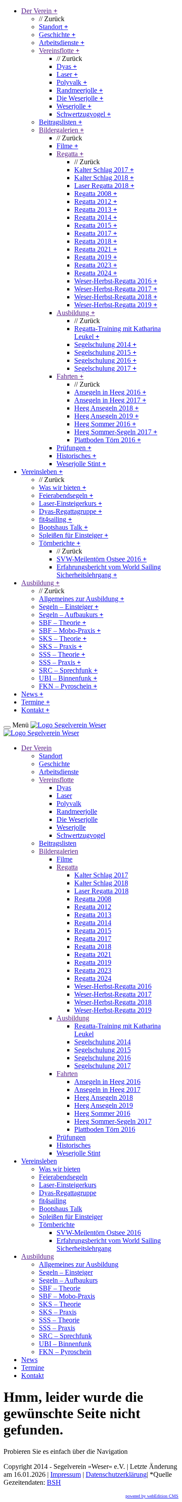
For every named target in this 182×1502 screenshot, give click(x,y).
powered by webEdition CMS (151, 1496)
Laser (67, 74)
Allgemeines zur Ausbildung (81, 598)
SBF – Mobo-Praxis (70, 630)
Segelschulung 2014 (105, 344)
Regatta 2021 (95, 249)
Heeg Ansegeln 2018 (106, 408)
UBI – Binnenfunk (68, 678)
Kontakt (35, 710)
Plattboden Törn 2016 (107, 440)
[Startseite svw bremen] (68, 725)
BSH (54, 1482)
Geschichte (57, 34)
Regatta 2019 (95, 257)
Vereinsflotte (59, 50)
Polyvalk (72, 82)
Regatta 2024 (95, 273)
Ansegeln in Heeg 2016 (110, 392)
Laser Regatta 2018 (104, 185)
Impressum (65, 1474)
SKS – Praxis (60, 646)
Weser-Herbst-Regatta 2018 (115, 297)
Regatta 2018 (95, 241)
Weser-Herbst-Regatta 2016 (115, 281)
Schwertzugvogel (84, 114)
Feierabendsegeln (66, 495)
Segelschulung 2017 (105, 368)
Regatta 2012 (95, 201)
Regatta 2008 (95, 193)
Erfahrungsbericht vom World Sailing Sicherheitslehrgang (109, 571)
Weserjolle (74, 106)
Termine (35, 702)
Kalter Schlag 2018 (104, 177)
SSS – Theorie (62, 654)
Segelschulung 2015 (105, 352)
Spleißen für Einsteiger (73, 535)
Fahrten (70, 376)
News (32, 694)
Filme (67, 146)
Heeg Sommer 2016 (105, 424)
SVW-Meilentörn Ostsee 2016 (102, 559)
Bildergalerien (61, 130)
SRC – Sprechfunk (68, 670)
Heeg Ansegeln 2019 (106, 416)
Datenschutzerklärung (116, 1474)
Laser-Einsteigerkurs (70, 503)
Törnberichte (59, 543)
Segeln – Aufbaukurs (71, 614)
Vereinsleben (42, 471)
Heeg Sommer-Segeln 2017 (115, 432)
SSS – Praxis (60, 662)
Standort (53, 26)
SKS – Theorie (63, 638)
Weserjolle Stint (81, 463)
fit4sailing (55, 519)
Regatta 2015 (95, 225)
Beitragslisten (60, 122)
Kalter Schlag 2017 (104, 169)
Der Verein (39, 11)
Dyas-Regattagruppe (70, 511)
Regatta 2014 (95, 217)
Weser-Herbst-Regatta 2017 (115, 289)
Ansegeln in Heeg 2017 (110, 400)
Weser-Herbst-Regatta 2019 (115, 305)
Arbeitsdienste (61, 42)
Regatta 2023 (95, 265)
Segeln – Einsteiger (69, 606)
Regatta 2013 (95, 209)
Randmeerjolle (80, 90)
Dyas (67, 66)
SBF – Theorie (62, 622)
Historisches (76, 455)
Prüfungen (74, 448)
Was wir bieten (62, 487)
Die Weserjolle (80, 98)
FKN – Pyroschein (68, 686)
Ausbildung (76, 312)
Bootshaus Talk (63, 527)
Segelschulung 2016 (105, 360)
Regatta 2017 (95, 233)
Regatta (70, 154)
